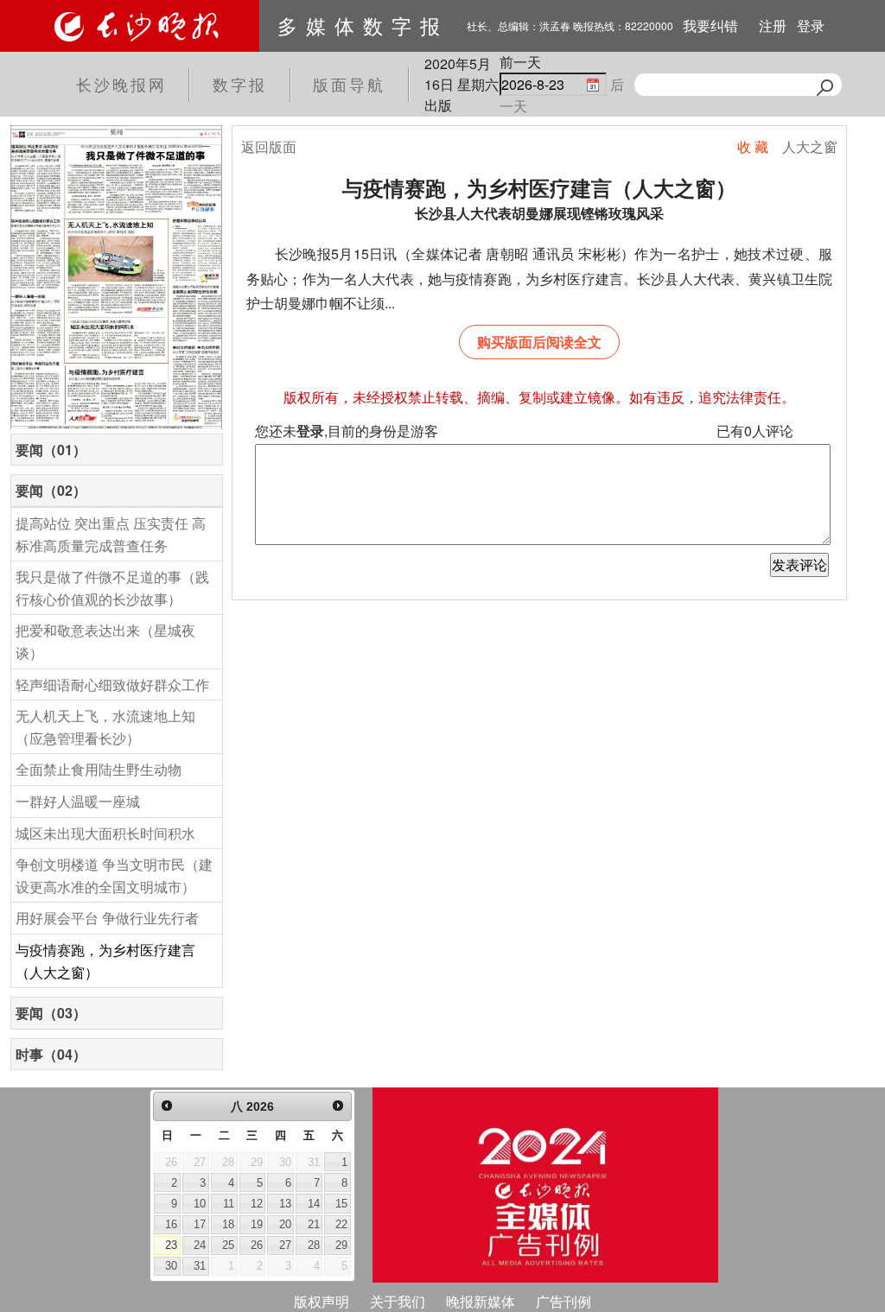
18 (228, 1224)
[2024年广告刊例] (545, 1185)
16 (171, 1224)
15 (341, 1203)
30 (171, 1265)
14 (314, 1203)
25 (228, 1245)
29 (341, 1245)
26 (257, 1245)
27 (285, 1245)
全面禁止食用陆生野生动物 (98, 769)
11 (228, 1203)
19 (257, 1224)
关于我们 (397, 1301)
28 (314, 1245)
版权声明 (321, 1301)
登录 (811, 25)
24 (200, 1245)
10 (200, 1203)
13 (285, 1203)
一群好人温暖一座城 (78, 801)
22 (341, 1224)
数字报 (240, 84)
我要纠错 (710, 25)
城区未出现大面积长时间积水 (105, 833)
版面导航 (349, 84)
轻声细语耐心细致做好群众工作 (112, 684)
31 (200, 1265)
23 (171, 1245)
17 (200, 1224)
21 (314, 1224)
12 (257, 1203)
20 (285, 1224)
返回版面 (268, 146)
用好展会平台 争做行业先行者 (107, 918)
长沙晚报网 (121, 84)
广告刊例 (563, 1301)
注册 (772, 25)
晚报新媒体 (480, 1301)
